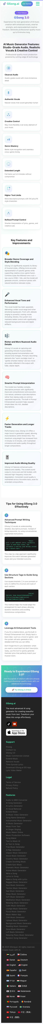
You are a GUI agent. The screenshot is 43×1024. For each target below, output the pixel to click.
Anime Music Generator (16, 870)
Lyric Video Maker (14, 770)
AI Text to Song (12, 844)
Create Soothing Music (16, 861)
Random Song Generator (16, 938)
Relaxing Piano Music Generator (20, 935)
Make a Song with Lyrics (16, 879)
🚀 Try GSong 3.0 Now (21, 690)
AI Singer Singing (13, 829)
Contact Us (11, 750)
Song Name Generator (15, 817)
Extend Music (12, 812)
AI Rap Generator (13, 850)
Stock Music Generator (16, 856)
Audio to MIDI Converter (16, 800)
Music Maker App (13, 914)
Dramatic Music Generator (17, 867)
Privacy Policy (12, 785)
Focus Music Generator (16, 911)
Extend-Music (12, 758)
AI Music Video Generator (17, 815)
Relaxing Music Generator (17, 903)
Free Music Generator (15, 847)
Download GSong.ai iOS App (18, 767)
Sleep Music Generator (16, 894)
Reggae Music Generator (16, 882)
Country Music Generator (17, 859)
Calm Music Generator (15, 906)
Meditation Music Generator (18, 900)
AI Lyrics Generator (14, 806)
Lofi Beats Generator (15, 932)
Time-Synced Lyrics (14, 764)
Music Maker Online (14, 832)
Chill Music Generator (15, 917)
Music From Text (13, 826)
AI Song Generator (14, 803)
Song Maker (11, 838)
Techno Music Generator (16, 888)
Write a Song (11, 873)
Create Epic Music (14, 864)
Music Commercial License (17, 756)
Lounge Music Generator (16, 908)
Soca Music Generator (15, 929)
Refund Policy (12, 788)
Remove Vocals (12, 761)
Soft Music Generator (15, 897)
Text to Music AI (13, 841)
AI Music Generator (14, 823)
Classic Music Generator (16, 853)
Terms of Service (13, 782)
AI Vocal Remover (13, 809)
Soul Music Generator (15, 885)
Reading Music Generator (17, 926)
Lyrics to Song (12, 876)
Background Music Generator (18, 923)
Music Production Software (18, 835)
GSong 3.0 (10, 753)
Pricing (9, 747)
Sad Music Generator (15, 891)
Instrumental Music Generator (19, 820)
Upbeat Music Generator (16, 920)
